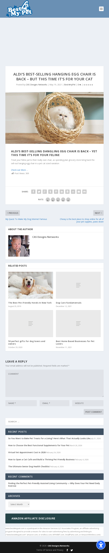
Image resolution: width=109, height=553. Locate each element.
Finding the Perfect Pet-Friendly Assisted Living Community (37, 483)
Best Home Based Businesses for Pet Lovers (75, 342)
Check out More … (19, 170)
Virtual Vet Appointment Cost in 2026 (27, 452)
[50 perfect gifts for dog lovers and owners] (30, 323)
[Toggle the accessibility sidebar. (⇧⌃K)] (100, 544)
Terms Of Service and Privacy (49, 550)
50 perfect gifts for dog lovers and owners (26, 342)
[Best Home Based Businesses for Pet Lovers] (78, 323)
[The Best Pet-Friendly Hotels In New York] (30, 285)
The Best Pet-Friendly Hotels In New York (30, 302)
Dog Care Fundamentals (68, 302)
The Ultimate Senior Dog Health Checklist (29, 466)
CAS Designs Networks (36, 84)
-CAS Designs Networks (58, 545)
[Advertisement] (54, 39)
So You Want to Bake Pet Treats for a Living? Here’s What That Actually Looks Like (49, 438)
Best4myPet (70, 84)
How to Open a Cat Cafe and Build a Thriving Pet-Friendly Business (41, 459)
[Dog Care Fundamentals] (78, 285)
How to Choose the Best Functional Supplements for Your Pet (38, 445)
